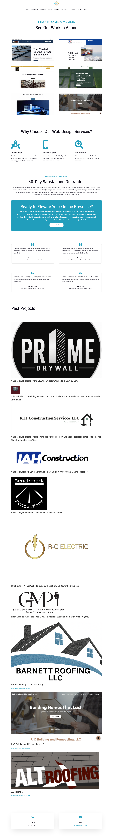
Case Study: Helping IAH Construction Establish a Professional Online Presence (49, 471)
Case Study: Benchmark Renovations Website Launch (36, 512)
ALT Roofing (17, 791)
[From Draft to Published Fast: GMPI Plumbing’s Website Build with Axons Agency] (56, 602)
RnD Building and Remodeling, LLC (27, 744)
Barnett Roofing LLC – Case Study (27, 684)
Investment (14, 688)
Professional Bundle (24, 748)
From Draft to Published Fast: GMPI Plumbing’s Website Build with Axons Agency (50, 616)
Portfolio (56, 9)
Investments (34, 9)
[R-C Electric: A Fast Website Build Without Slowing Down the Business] (56, 550)
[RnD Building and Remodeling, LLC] (56, 717)
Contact (80, 9)
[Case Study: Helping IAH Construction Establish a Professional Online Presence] (56, 457)
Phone (33, 822)
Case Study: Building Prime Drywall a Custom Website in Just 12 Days (44, 380)
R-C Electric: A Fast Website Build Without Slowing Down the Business (45, 585)
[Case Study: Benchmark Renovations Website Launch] (56, 493)
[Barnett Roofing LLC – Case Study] (56, 652)
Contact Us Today (56, 225)
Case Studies (64, 9)
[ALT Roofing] (56, 770)
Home (27, 9)
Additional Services (46, 9)
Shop (85, 9)
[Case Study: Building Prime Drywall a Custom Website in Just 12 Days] (56, 350)
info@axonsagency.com (80, 825)
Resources (73, 9)
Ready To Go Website (24, 688)
